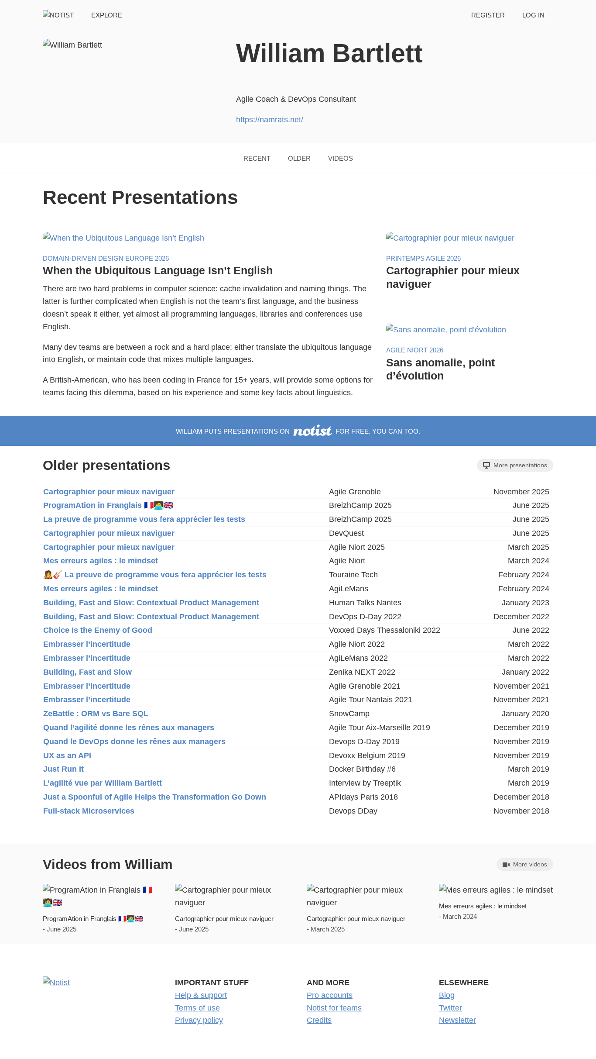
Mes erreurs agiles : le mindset (100, 560)
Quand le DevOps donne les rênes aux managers (134, 741)
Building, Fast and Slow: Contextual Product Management (151, 602)
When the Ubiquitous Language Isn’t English (158, 270)
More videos (529, 864)
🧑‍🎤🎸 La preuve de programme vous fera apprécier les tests (155, 574)
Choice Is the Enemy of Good (97, 630)
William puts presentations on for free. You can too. (298, 431)
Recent (257, 158)
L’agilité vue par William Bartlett (102, 783)
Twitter (450, 1008)
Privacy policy (199, 1020)
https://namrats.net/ (269, 119)
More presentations (519, 465)
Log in (533, 15)
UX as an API (67, 755)
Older (299, 158)
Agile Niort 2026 (414, 350)
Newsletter (457, 1020)
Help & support (201, 995)
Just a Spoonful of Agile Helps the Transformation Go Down (154, 797)
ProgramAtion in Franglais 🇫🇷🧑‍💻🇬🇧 (108, 505)
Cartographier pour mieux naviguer (109, 491)
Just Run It (63, 769)
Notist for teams (334, 1008)
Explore (106, 15)
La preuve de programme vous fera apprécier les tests (144, 519)
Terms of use (197, 1008)
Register (488, 15)
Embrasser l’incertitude (86, 644)
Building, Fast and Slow (87, 672)
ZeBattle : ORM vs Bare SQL (95, 713)
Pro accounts (330, 995)
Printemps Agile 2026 (423, 258)
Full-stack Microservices (88, 811)
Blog (447, 995)
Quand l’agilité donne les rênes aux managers (128, 727)
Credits (319, 1020)
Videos (340, 158)
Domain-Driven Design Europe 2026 (106, 258)
